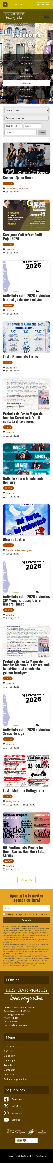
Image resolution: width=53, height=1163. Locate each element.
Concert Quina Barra (18, 177)
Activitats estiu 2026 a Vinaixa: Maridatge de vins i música (26, 297)
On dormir (9, 1055)
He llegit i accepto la (27, 914)
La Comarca (10, 1046)
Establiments (26, 76)
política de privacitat (37, 914)
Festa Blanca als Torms (20, 356)
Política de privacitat (15, 1079)
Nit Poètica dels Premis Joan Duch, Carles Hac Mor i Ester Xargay (24, 851)
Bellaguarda (12, 801)
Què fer (8, 1051)
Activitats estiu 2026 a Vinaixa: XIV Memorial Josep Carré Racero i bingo (26, 600)
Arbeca (10, 249)
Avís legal (9, 1074)
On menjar (9, 1060)
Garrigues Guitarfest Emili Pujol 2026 (22, 236)
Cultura (8, 184)
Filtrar (42, 132)
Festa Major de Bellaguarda (23, 790)
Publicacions (26, 96)
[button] (46, 16)
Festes (8, 362)
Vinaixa (10, 310)
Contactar (9, 1069)
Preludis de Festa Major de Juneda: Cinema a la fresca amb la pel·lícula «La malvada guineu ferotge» (26, 666)
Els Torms (11, 367)
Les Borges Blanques (17, 188)
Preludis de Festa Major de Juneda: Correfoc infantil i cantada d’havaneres (23, 417)
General (8, 305)
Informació (26, 57)
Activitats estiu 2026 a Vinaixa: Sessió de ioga (26, 731)
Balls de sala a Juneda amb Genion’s (23, 480)
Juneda (10, 432)
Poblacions (26, 63)
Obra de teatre (14, 539)
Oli (26, 70)
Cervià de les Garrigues (19, 550)
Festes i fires (26, 89)
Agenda (26, 83)
